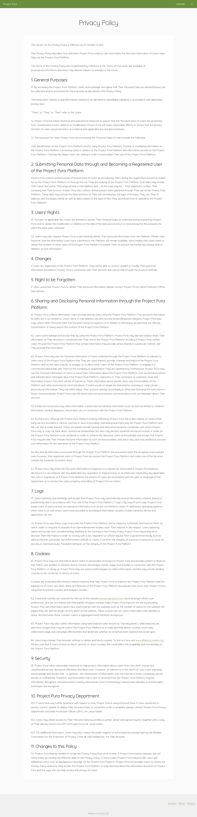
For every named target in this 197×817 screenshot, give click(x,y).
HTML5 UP (104, 813)
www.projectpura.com (111, 598)
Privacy (191, 803)
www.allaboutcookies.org (149, 640)
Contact (172, 803)
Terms (182, 803)
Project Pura (10, 3)
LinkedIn (180, 3)
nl (192, 3)
